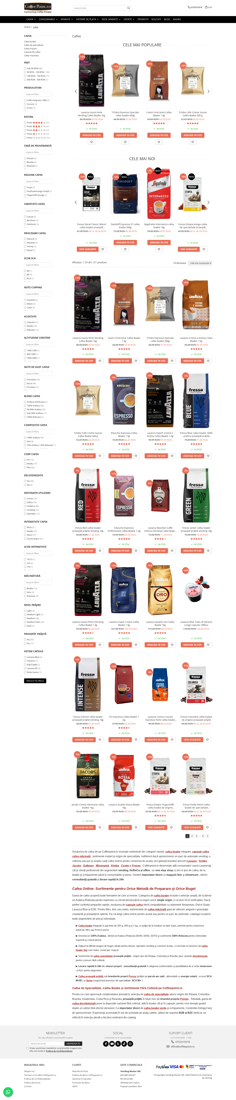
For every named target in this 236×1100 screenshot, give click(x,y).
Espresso (31, 595)
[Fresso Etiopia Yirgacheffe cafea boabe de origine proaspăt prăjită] (160, 776)
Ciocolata (31, 379)
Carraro (30, 104)
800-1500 (31, 354)
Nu (28, 480)
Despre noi (29, 1071)
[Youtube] (112, 1044)
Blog (167, 19)
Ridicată (31, 329)
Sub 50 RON (32, 68)
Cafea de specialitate (34, 45)
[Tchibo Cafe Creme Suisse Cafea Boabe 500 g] (192, 80)
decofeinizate (200, 956)
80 (28, 270)
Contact (28, 1086)
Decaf (29, 250)
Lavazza (192, 861)
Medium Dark (33, 622)
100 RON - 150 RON (36, 75)
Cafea (90, 976)
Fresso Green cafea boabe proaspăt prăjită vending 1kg (196, 529)
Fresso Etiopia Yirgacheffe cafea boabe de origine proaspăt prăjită (160, 806)
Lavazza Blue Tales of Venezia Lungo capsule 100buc (196, 623)
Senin (89, 980)
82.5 (29, 278)
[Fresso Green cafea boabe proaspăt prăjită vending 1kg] (196, 495)
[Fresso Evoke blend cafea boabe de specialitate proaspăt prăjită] (196, 776)
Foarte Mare (33, 538)
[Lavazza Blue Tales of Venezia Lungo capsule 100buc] (196, 590)
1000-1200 (32, 350)
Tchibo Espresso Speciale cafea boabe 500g (125, 114)
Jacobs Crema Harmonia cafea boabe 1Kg (88, 806)
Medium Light (33, 614)
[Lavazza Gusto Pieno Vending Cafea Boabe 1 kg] (87, 590)
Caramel (31, 299)
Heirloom (31, 224)
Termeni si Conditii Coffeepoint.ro (40, 1075)
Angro (177, 19)
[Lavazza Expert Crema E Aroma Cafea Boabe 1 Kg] (160, 400)
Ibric (29, 592)
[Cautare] (129, 8)
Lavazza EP (32, 668)
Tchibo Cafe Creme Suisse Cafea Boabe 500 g (193, 114)
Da (28, 484)
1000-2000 (32, 357)
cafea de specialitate (156, 994)
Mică (29, 527)
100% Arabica (33, 405)
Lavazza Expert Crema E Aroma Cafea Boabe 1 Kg (160, 434)
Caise (29, 307)
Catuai (30, 216)
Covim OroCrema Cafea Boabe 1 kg (158, 114)
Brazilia (30, 162)
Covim (125, 865)
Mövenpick (102, 865)
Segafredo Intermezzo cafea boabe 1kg (159, 226)
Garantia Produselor (82, 1078)
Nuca (29, 383)
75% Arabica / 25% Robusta (40, 445)
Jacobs (76, 865)
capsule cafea (200, 851)
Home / (28, 26)
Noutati (156, 19)
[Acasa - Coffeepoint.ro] (40, 8)
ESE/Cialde (32, 664)
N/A (29, 441)
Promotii (143, 19)
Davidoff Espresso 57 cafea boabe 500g (125, 226)
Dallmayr (88, 865)
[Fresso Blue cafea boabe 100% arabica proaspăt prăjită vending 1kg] (196, 401)
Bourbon (31, 220)
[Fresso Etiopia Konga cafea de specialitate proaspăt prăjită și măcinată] (192, 194)
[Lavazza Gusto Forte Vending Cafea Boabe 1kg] (91, 81)
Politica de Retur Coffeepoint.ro (87, 1075)
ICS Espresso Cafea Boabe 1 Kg (124, 718)
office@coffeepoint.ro (182, 1046)
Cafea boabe (30, 41)
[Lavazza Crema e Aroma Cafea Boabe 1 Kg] (196, 304)
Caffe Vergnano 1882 (37, 100)
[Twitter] (118, 1044)
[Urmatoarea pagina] (207, 836)
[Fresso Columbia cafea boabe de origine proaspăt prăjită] (196, 685)
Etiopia (30, 158)
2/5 (28, 563)
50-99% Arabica (34, 409)
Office (30, 502)
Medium (31, 618)
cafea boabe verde (155, 1008)
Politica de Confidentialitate (59, 1051)
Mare (29, 534)
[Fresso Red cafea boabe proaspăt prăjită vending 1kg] (87, 495)
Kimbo (115, 865)
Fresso (136, 865)
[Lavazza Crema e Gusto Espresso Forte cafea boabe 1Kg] (160, 684)
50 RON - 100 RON (35, 72)
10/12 (29, 559)
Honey (30, 246)
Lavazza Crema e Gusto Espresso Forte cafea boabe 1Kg (160, 718)
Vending (31, 509)
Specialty (31, 513)
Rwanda (31, 165)
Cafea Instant (30, 48)
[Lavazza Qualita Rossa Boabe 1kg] (124, 776)
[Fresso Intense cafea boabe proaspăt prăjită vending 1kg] (87, 684)
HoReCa (31, 506)
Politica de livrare (32, 1082)
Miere (29, 303)
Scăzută (30, 322)
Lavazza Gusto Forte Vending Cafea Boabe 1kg (91, 114)
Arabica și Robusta (35, 401)
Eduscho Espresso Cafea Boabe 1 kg (124, 434)
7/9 (28, 566)
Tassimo (31, 660)
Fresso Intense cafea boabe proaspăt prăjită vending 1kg (87, 718)
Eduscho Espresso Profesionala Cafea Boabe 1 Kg (124, 529)
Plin (29, 467)
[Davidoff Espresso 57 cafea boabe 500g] (125, 194)
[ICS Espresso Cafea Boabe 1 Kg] (124, 684)
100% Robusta (34, 416)
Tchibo (203, 861)
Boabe (30, 588)
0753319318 (182, 1041)
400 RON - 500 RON (36, 79)
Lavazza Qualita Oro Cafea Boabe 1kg (160, 623)
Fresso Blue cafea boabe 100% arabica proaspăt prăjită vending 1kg (196, 434)
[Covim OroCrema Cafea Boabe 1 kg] (159, 81)
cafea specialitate (103, 956)
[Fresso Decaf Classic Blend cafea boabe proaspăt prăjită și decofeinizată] (91, 194)
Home (30, 498)
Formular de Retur (81, 1082)
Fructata (31, 387)
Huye (29, 187)
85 (28, 274)
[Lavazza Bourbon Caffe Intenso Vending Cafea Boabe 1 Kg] (160, 495)
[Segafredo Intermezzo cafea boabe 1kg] (159, 194)
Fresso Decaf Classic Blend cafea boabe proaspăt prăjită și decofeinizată (91, 226)
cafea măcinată (81, 856)
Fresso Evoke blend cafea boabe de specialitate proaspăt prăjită (196, 806)
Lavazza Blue (33, 657)
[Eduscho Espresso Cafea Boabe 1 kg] (124, 400)
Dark (29, 625)
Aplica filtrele (35, 680)
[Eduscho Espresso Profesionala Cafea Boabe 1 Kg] (124, 496)
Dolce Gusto (33, 672)
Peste (30, 122)
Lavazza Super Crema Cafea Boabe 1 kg (124, 623)
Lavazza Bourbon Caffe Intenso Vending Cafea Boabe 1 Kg (160, 529)
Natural (30, 238)
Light (29, 610)
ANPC (75, 1086)
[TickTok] (124, 1044)
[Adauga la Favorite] (91, 142)
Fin (28, 459)
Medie (30, 325)
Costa (29, 107)
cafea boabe (172, 851)
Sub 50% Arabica (35, 413)
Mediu (30, 463)
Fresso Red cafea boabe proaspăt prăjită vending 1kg (87, 529)
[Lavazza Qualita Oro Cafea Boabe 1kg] (160, 590)
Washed (31, 242)
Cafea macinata (31, 55)
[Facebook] (106, 1044)
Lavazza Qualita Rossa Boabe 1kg (124, 806)
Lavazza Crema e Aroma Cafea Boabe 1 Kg (196, 339)
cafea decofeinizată (84, 1003)
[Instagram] (130, 1044)
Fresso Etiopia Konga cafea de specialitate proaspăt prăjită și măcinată (192, 226)
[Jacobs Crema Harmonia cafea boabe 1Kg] (87, 775)
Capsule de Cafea (32, 51)
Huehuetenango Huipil (38, 191)
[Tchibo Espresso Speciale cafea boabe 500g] (125, 81)
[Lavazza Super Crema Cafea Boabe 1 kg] (124, 590)
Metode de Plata (80, 1071)
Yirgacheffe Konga (35, 195)
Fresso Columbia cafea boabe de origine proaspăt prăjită (196, 718)
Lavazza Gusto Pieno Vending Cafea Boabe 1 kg (88, 623)
